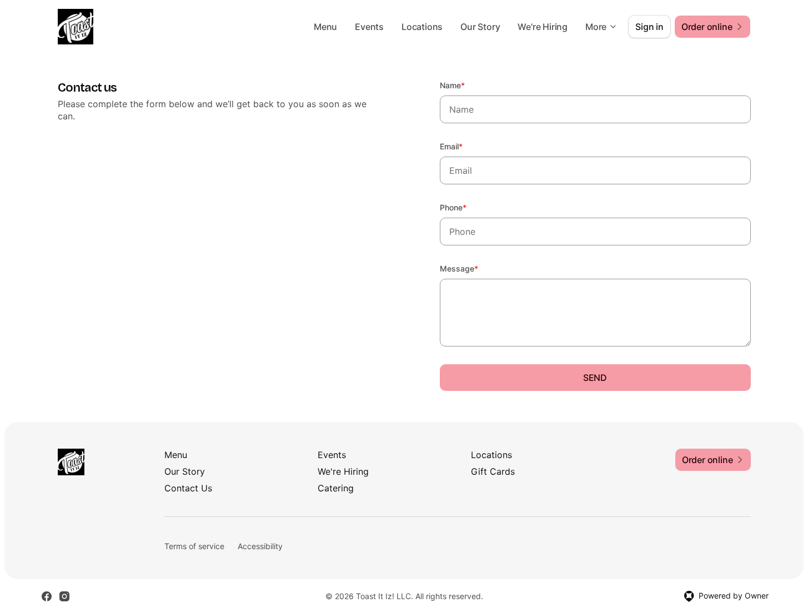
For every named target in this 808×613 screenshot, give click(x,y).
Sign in (649, 26)
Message (474, 268)
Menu (325, 26)
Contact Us (188, 488)
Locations (422, 26)
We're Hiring (543, 26)
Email (466, 146)
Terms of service (194, 546)
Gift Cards (493, 471)
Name (467, 85)
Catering (336, 488)
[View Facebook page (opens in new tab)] (46, 596)
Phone (468, 207)
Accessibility (260, 546)
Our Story (480, 26)
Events (369, 26)
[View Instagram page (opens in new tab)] (64, 596)
